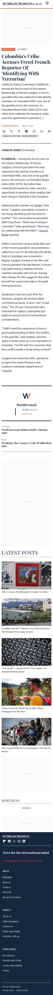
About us (7, 916)
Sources (7, 882)
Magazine (7, 877)
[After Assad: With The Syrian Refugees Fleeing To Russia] (26, 732)
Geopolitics (8, 49)
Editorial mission (11, 921)
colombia (22, 49)
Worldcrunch (11, 126)
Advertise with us (11, 936)
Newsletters (9, 955)
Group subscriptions (13, 965)
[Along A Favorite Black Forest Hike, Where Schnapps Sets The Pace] (26, 692)
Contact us (8, 926)
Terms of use (8, 990)
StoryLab (7, 892)
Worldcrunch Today (12, 960)
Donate (6, 970)
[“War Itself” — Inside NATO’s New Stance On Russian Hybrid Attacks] (26, 652)
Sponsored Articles (12, 897)
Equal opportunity (11, 931)
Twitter (38, 205)
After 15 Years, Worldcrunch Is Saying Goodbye (25, 591)
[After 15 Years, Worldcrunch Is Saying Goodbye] (26, 576)
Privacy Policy (22, 990)
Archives (7, 887)
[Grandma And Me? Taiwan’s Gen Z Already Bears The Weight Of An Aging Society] (26, 612)
